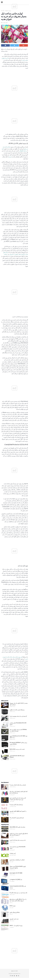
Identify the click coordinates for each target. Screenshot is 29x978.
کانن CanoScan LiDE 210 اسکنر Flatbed (17, 756)
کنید (3, 149)
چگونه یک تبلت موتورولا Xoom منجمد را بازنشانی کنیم (19, 703)
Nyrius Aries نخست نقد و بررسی (17, 749)
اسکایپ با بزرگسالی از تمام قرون (17, 860)
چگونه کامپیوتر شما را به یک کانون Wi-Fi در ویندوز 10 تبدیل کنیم (19, 834)
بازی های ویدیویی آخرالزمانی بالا (17, 817)
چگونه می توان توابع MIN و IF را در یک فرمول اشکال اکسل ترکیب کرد (18, 899)
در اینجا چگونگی (23, 151)
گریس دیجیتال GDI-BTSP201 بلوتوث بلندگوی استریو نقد (18, 867)
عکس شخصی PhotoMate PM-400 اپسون (18, 723)
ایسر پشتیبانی (13, 853)
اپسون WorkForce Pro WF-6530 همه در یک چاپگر (18, 736)
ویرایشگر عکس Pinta (14, 912)
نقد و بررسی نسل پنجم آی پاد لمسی (18, 840)
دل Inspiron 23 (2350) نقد (16, 879)
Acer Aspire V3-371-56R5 (16, 873)
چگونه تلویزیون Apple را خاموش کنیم (18, 811)
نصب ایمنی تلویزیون (14, 919)
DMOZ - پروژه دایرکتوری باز (16, 925)
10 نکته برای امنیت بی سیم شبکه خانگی (18, 892)
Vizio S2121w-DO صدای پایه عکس (17, 827)
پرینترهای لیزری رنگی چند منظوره (17, 710)
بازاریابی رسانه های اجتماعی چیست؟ (18, 785)
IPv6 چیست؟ (12, 906)
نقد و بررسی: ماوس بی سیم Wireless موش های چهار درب (18, 730)
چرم (10, 156)
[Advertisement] (14, 108)
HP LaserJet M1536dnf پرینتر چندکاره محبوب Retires (18, 743)
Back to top (14, 971)
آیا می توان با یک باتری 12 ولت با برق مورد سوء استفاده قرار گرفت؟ (18, 798)
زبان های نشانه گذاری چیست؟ (16, 804)
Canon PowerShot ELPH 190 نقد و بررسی (18, 886)
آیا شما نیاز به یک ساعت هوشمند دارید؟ (18, 716)
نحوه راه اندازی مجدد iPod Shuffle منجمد (17, 847)
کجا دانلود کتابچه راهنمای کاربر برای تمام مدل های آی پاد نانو (18, 792)
